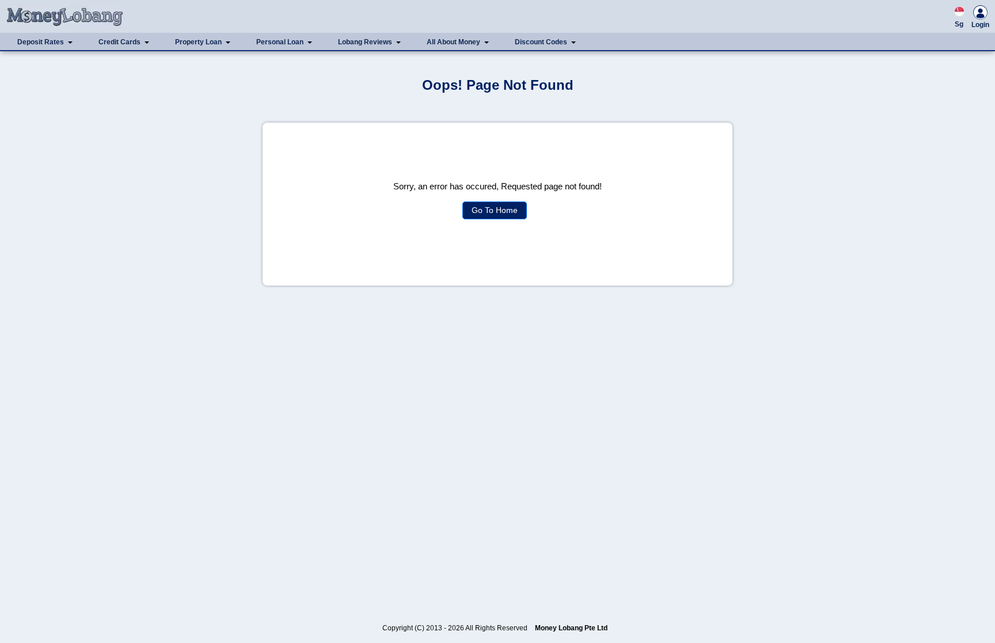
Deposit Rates (40, 42)
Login (980, 25)
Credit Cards (119, 42)
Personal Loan (279, 42)
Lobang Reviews (365, 42)
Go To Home (495, 210)
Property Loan (198, 42)
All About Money (453, 42)
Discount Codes (541, 42)
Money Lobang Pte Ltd (571, 628)
